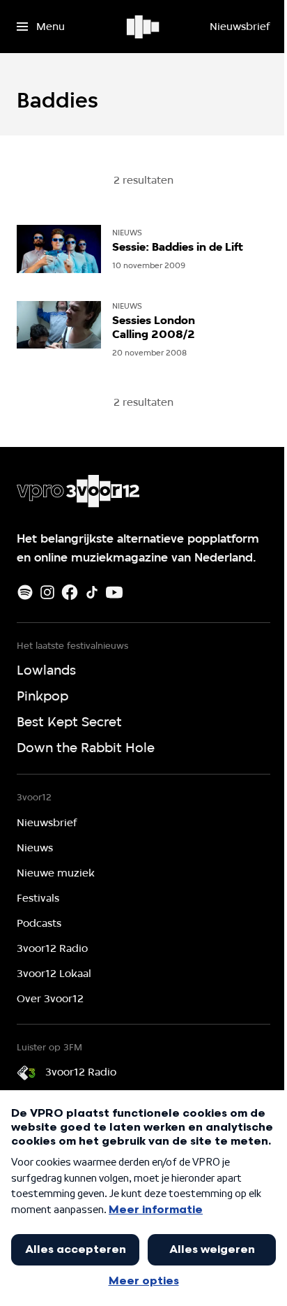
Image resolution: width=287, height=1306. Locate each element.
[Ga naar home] (144, 27)
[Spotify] (25, 592)
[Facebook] (69, 592)
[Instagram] (47, 592)
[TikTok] (92, 592)
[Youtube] (114, 592)
